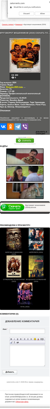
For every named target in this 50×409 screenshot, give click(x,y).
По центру (28, 339)
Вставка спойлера (17, 342)
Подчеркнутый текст (17, 339)
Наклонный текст (14, 339)
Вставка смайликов (35, 339)
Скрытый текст (42, 339)
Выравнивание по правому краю (31, 339)
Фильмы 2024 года (14, 87)
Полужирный (11, 339)
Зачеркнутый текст (20, 339)
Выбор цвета (38, 339)
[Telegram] (17, 126)
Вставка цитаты (11, 342)
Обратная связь (22, 402)
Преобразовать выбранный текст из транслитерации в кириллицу (14, 342)
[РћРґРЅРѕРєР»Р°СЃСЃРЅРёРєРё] (10, 126)
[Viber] (25, 126)
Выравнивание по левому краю (24, 339)
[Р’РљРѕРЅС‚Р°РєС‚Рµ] (3, 126)
